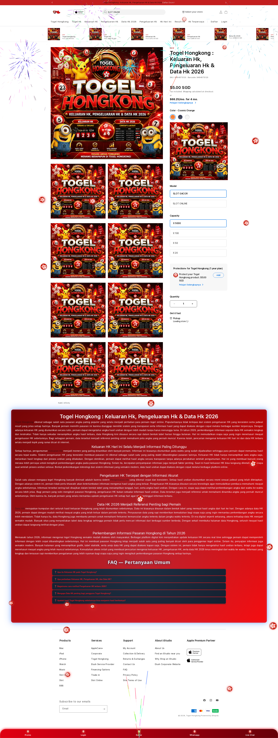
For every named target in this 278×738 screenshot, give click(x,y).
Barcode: (192, 77)
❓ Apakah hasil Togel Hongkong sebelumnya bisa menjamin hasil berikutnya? (90, 600)
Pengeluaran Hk (109, 22)
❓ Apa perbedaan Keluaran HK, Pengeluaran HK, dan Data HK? (82, 579)
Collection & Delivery (134, 653)
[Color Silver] (187, 117)
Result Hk (180, 22)
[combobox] (133, 12)
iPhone (62, 659)
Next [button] (225, 2)
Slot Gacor (65, 675)
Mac (61, 648)
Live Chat (250, 735)
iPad (61, 653)
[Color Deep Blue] (180, 117)
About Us (159, 648)
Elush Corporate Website (168, 664)
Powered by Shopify (210, 716)
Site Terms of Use (132, 680)
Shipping (187, 92)
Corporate (96, 653)
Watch (62, 664)
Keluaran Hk (91, 22)
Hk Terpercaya (196, 22)
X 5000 (177, 223)
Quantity (174, 296)
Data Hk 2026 (128, 22)
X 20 (175, 252)
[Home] (56, 12)
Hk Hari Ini (166, 22)
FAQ (125, 669)
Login (83, 735)
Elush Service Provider (102, 664)
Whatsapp (195, 735)
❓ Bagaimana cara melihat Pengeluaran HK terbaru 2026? (80, 586)
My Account (129, 648)
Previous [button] (52, 2)
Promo (28, 735)
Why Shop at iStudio (165, 659)
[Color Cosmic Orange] (173, 117)
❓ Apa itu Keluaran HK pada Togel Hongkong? (75, 572)
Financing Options (100, 669)
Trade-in (95, 675)
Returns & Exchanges (134, 659)
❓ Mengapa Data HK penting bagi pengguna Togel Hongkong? (82, 593)
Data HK (20, 508)
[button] (59, 22)
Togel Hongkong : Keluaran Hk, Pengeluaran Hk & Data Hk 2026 (139, 3)
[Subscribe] (104, 709)
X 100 (176, 233)
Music (62, 669)
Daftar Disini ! (168, 3)
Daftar (139, 735)
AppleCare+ (97, 648)
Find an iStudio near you (167, 653)
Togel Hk (76, 22)
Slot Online (97, 680)
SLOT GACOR (180, 193)
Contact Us (129, 664)
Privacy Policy (130, 675)
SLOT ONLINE (180, 203)
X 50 (175, 243)
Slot (61, 680)
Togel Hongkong (59, 22)
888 (61, 686)
